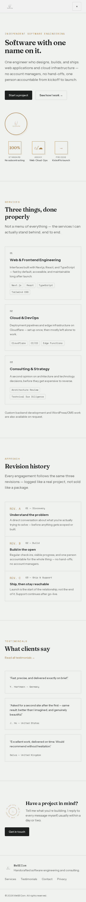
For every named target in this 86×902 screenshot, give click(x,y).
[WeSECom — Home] (10, 6)
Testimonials (29, 879)
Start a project (18, 95)
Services (10, 879)
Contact (47, 879)
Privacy (62, 879)
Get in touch (17, 832)
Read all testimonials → (20, 657)
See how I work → (51, 95)
